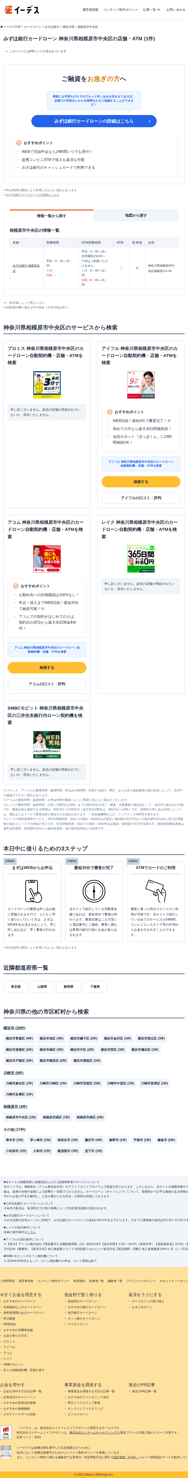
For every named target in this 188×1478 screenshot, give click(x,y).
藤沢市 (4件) (93, 1140)
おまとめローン (142, 1307)
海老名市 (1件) (68, 1140)
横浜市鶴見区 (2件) (53, 1060)
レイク (7, 1358)
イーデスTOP (12, 27)
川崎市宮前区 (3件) (86, 1083)
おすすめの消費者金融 (18, 1330)
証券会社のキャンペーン (19, 1397)
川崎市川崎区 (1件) (53, 1083)
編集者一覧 (115, 1281)
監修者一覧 (96, 1281)
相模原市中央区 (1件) (21, 1117)
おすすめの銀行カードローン (87, 1307)
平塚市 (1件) (142, 1140)
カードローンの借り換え (148, 1301)
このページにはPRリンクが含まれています (37, 51)
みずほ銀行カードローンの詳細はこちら (94, 121)
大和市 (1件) (42, 1151)
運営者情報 (90, 9)
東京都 (16, 986)
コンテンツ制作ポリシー (120, 9)
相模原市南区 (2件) (90, 1117)
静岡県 (68, 986)
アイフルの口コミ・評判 (141, 498)
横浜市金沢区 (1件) (117, 1038)
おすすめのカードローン (19, 1301)
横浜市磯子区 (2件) (83, 1038)
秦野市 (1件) (118, 1140)
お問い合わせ (176, 9)
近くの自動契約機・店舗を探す (24, 1370)
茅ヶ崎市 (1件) (40, 1140)
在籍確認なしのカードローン (22, 1307)
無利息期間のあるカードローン (24, 1312)
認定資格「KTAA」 (126, 1457)
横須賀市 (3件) (68, 1151)
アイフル (9, 1347)
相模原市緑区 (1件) (56, 1117)
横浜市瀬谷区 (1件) (144, 1049)
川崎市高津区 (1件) (154, 1083)
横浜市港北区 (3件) (151, 1038)
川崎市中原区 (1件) (120, 1083)
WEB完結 (9, 1324)
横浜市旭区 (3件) (51, 1038)
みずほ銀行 (52, 27)
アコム (7, 1353)
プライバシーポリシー (141, 1281)
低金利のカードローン (82, 1301)
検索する (141, 482)
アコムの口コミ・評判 (47, 684)
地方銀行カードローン (82, 1312)
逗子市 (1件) (93, 1151)
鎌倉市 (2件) (166, 1140)
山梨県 (42, 986)
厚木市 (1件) (14, 1140)
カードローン (33, 27)
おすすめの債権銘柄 (16, 1408)
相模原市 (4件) (15, 1106)
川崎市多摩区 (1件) (19, 1094)
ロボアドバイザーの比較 (19, 1414)
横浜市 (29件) (14, 1028)
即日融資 (9, 1318)
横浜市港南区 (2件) (19, 1049)
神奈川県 (68, 27)
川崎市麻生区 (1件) (19, 1083)
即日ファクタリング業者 (84, 1403)
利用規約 (79, 1281)
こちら (31, 1232)
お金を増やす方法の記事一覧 (22, 1391)
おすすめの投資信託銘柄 (19, 1403)
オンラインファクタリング (85, 1408)
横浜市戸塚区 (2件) (19, 1060)
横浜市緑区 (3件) (51, 1049)
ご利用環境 (7, 1281)
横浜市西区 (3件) (113, 1049)
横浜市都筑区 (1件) (86, 1060)
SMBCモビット (13, 1364)
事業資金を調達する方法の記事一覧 (91, 1391)
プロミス (9, 1341)
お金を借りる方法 (15, 1335)
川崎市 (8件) (13, 1073)
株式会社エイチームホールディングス (94, 1432)
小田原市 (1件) (16, 1151)
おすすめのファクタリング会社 (88, 1397)
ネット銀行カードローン (84, 1318)
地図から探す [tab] (136, 215)
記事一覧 (149, 9)
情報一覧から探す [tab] (51, 216)
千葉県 (95, 986)
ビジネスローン (78, 1414)
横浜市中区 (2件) (82, 1049)
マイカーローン (78, 1324)
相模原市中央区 (88, 27)
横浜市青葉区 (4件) (19, 1038)
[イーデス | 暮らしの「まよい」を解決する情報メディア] (21, 12)
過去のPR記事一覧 (144, 1391)
